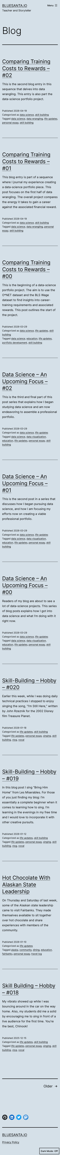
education (32, 338)
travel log (36, 953)
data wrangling (35, 118)
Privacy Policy (10, 1142)
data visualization (36, 436)
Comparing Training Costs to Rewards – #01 (26, 161)
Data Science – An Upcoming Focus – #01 (25, 483)
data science (27, 114)
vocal (21, 739)
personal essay (10, 122)
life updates (50, 118)
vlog (14, 739)
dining (36, 949)
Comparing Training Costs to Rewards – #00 (26, 269)
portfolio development (14, 342)
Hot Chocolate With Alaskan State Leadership (26, 884)
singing (47, 735)
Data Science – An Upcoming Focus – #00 (25, 585)
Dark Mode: (47, 1151)
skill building (42, 114)
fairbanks (7, 953)
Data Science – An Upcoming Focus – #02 (25, 381)
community (26, 949)
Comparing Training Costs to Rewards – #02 (26, 68)
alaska (14, 949)
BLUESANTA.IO (14, 6)
